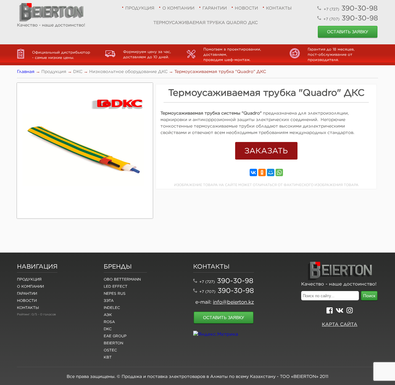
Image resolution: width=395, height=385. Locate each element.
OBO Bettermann (122, 279)
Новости (246, 8)
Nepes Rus (115, 293)
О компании (178, 8)
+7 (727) (207, 281)
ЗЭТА (109, 300)
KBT (108, 357)
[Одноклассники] (262, 172)
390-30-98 (351, 8)
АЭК (108, 314)
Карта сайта (339, 324)
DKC (108, 328)
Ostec (110, 350)
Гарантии (214, 8)
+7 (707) (207, 291)
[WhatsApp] (279, 172)
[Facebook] (329, 311)
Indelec (112, 307)
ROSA (109, 321)
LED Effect (115, 286)
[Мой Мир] (270, 172)
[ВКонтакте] (253, 172)
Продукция (139, 8)
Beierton (113, 343)
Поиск (369, 295)
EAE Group (115, 336)
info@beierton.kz (233, 302)
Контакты (279, 8)
